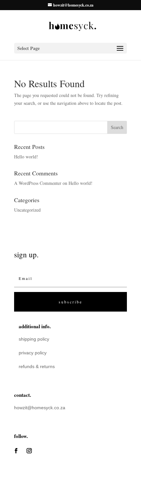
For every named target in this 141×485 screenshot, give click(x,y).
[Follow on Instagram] (29, 450)
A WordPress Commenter (37, 183)
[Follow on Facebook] (16, 450)
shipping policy (34, 339)
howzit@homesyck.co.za (39, 407)
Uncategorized (27, 210)
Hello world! (26, 157)
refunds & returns (37, 366)
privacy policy (33, 352)
